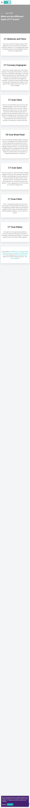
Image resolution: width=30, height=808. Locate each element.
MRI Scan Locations (19, 257)
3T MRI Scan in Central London (19, 251)
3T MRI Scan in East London (10, 253)
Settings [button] (4, 804)
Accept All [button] (10, 804)
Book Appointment (21, 255)
